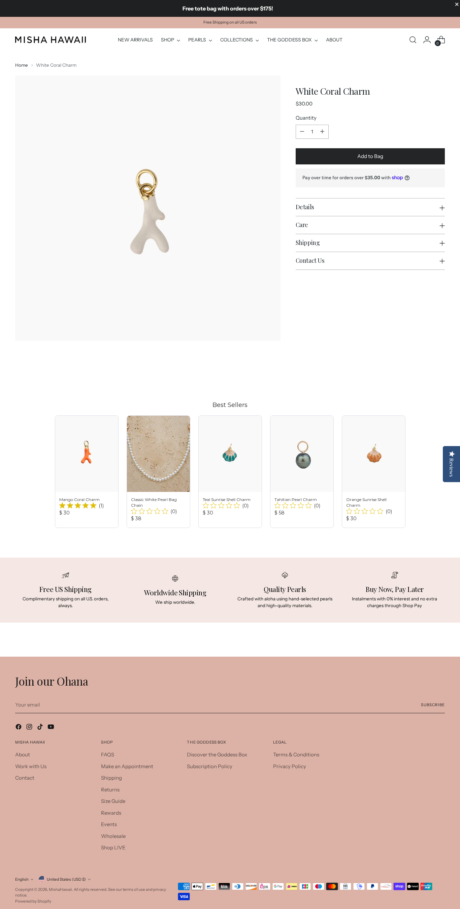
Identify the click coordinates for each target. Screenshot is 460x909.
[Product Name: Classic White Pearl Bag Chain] (158, 471)
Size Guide (113, 801)
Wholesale (113, 836)
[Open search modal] (413, 39)
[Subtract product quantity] (302, 131)
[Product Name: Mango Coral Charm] (87, 471)
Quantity (306, 118)
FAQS (107, 754)
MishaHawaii (60, 889)
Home (21, 65)
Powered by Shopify (33, 901)
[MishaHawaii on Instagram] (30, 727)
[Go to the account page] (427, 39)
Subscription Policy (209, 766)
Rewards (111, 813)
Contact (24, 778)
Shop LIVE (113, 847)
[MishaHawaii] (50, 39)
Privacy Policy (289, 766)
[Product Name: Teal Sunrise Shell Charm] (230, 471)
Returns (110, 789)
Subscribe (433, 704)
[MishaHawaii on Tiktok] (41, 727)
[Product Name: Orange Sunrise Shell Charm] (373, 471)
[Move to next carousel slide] (439, 375)
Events (109, 824)
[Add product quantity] (322, 131)
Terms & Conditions (296, 754)
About (22, 754)
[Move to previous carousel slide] (423, 375)
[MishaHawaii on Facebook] (19, 727)
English (22, 879)
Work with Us (30, 766)
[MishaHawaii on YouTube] (51, 727)
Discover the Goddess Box (217, 754)
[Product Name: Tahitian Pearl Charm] (302, 471)
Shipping (111, 778)
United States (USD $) (66, 879)
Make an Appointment (127, 766)
